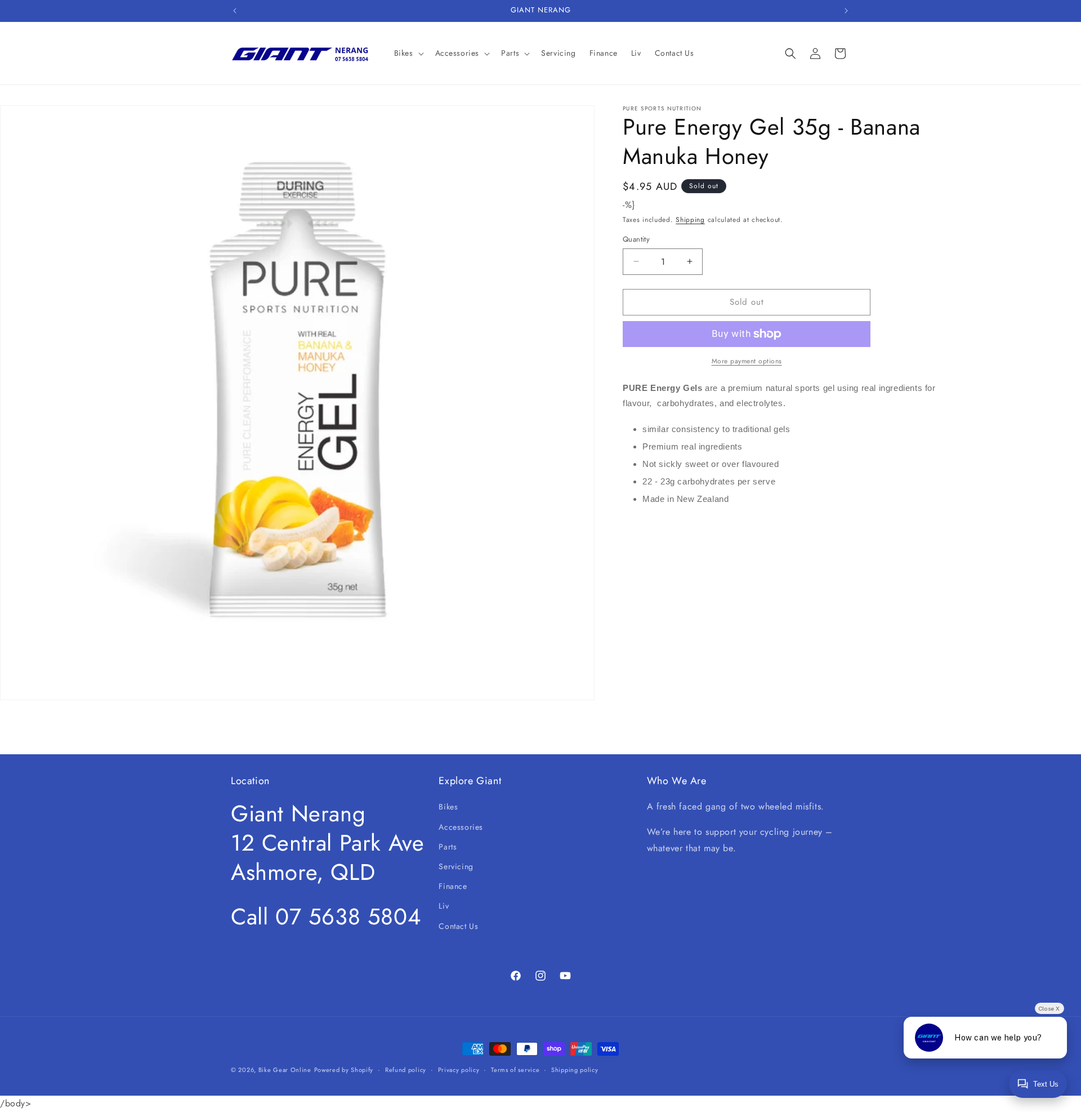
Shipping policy (574, 1069)
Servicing (456, 866)
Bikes (448, 806)
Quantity (636, 239)
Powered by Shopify (344, 1069)
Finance (453, 886)
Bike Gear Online (284, 1069)
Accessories (461, 827)
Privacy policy (459, 1069)
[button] (407, 53)
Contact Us (458, 926)
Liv (444, 905)
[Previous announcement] (234, 10)
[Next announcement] (846, 10)
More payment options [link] (747, 361)
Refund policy (405, 1069)
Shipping (690, 220)
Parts (448, 846)
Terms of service (515, 1069)
